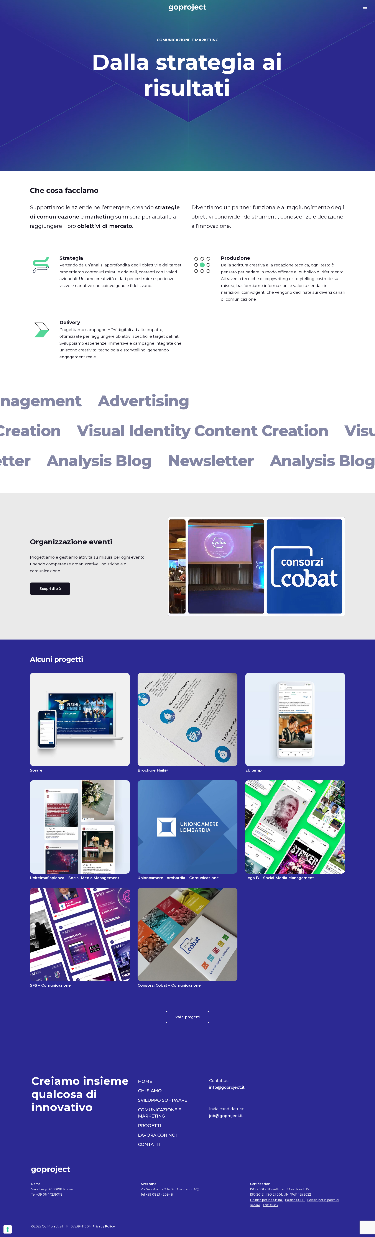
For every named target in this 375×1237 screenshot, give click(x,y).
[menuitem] (11, 7)
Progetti (149, 1125)
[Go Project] (187, 7)
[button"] (326, 1081)
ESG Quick (270, 1205)
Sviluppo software (162, 1100)
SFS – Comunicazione (50, 985)
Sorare (36, 770)
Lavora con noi (157, 1135)
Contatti (149, 1144)
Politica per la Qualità (266, 1200)
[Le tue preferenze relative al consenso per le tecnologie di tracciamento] (7, 1229)
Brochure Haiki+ (153, 770)
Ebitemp (253, 770)
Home (145, 1081)
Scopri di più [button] (50, 589)
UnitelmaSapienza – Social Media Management (74, 877)
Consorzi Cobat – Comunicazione (169, 985)
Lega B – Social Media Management (279, 877)
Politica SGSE (295, 1200)
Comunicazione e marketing (159, 1113)
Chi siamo (150, 1090)
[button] (11, 7)
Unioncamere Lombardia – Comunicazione (178, 877)
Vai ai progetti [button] (187, 1017)
